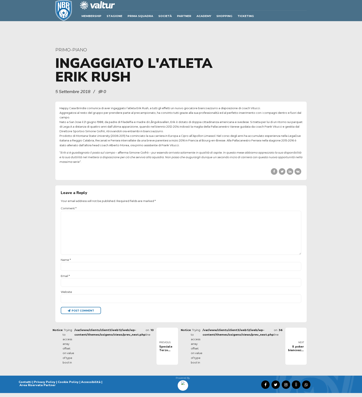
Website (66, 292)
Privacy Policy (44, 382)
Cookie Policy (68, 382)
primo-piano (71, 49)
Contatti (25, 382)
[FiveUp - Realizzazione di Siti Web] (183, 384)
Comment (68, 208)
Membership (91, 16)
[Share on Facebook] (274, 171)
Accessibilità (91, 382)
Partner (184, 16)
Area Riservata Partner (37, 385)
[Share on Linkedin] (290, 171)
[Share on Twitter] (282, 171)
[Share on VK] (298, 171)
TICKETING (246, 16)
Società (165, 16)
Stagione (114, 16)
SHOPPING (224, 16)
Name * (66, 259)
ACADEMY (204, 16)
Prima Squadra (140, 16)
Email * (65, 276)
